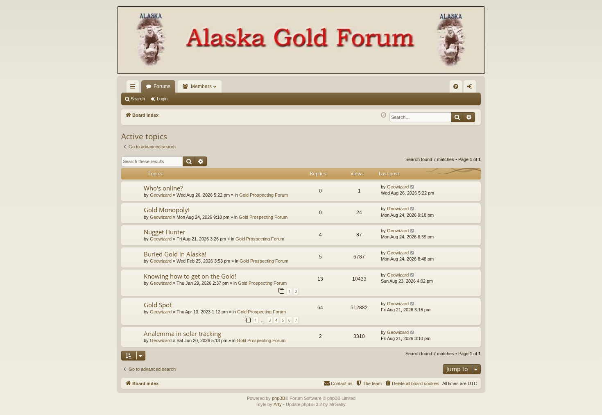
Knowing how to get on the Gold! (190, 276)
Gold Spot (158, 305)
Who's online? (163, 188)
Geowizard (161, 195)
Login (162, 98)
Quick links (134, 88)
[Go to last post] (412, 187)
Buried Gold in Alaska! (175, 254)
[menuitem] (456, 86)
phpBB (278, 398)
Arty (278, 404)
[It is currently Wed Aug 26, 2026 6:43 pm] (383, 115)
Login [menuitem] (471, 88)
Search (138, 98)
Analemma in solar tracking (182, 333)
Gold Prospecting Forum (263, 195)
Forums (162, 86)
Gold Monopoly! (167, 210)
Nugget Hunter (164, 232)
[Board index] (301, 41)
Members (201, 86)
